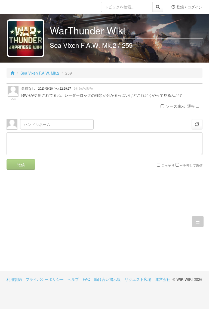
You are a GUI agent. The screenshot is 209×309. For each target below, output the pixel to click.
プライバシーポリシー (45, 279)
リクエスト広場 (138, 279)
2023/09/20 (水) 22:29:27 (54, 88)
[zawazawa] (28, 7)
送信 (21, 164)
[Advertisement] (55, 224)
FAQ (86, 279)
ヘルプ (73, 279)
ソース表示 (175, 106)
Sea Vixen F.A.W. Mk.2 (39, 73)
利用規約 (14, 279)
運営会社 (162, 279)
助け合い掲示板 (107, 279)
